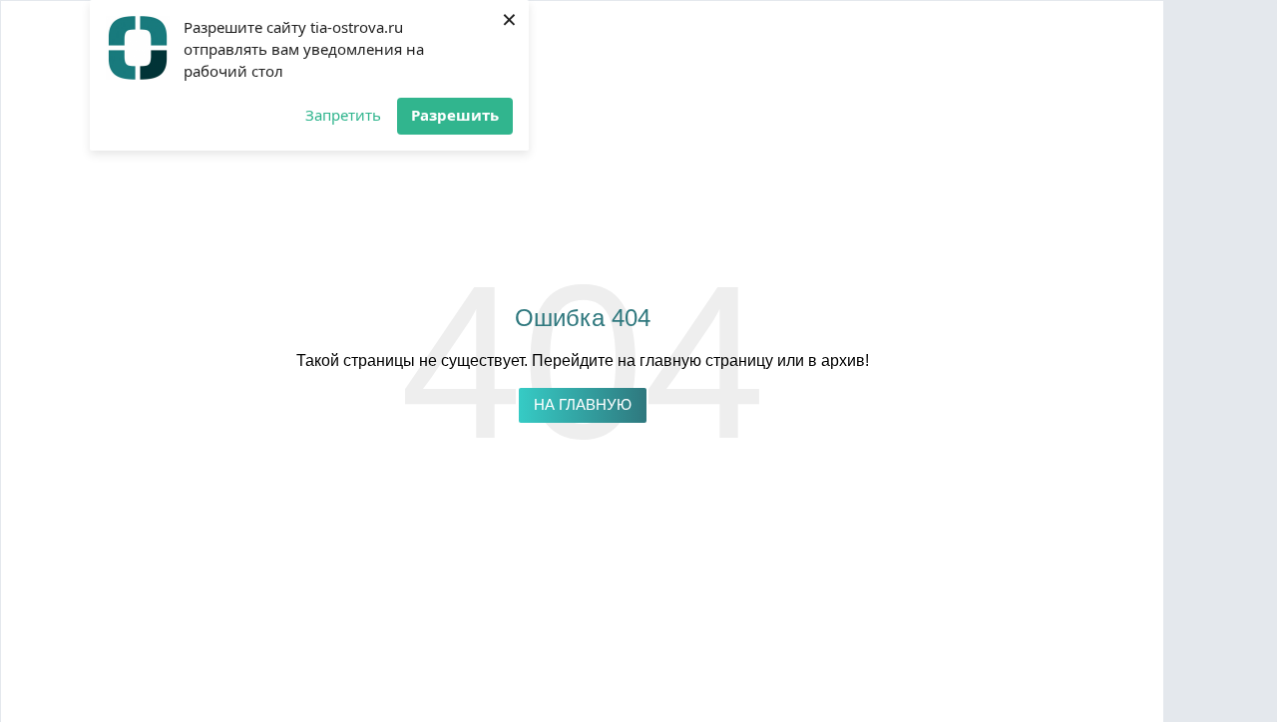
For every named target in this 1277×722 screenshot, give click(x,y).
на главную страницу (695, 360)
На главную (583, 405)
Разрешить (455, 115)
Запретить (343, 115)
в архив (836, 360)
